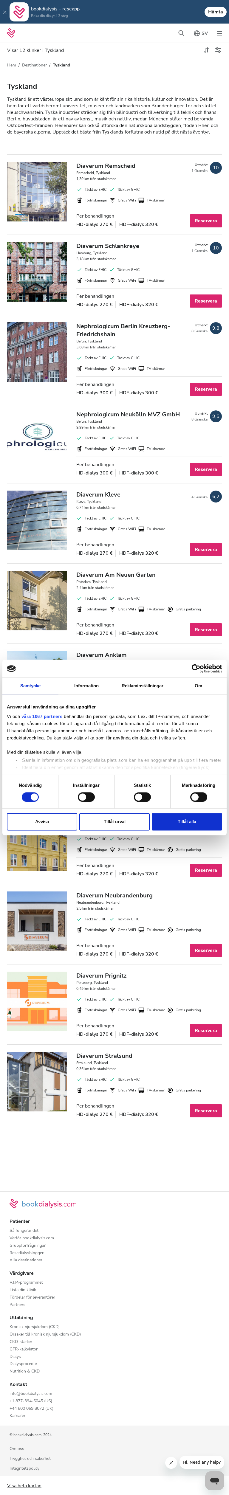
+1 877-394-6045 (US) (31, 1401)
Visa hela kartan (24, 1485)
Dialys (15, 1356)
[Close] (5, 12)
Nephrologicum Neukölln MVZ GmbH (128, 414)
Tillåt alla (187, 821)
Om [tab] (198, 685)
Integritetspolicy (24, 1468)
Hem (11, 65)
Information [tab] (86, 685)
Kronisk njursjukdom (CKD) (35, 1327)
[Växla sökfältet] (181, 33)
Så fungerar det (24, 1230)
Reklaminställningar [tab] (143, 685)
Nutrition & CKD (25, 1371)
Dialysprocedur (23, 1364)
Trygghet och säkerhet (30, 1458)
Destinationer (34, 65)
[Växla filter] (218, 50)
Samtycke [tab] (30, 685)
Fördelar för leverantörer (32, 1297)
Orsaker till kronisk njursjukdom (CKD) (45, 1334)
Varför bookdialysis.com (32, 1238)
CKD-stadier (21, 1341)
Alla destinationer (26, 1260)
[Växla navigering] (219, 33)
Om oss (17, 1448)
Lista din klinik (23, 1290)
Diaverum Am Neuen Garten (116, 575)
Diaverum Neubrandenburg (114, 895)
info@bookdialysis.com (31, 1393)
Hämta (215, 12)
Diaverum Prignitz (101, 976)
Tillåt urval (115, 821)
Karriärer (17, 1415)
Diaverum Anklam (101, 655)
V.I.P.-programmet (26, 1282)
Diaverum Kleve (98, 495)
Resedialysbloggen (27, 1253)
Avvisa (42, 821)
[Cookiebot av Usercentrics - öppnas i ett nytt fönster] (196, 668)
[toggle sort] (206, 50)
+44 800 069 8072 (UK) (31, 1408)
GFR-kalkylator (24, 1349)
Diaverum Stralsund (104, 1056)
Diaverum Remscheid (105, 166)
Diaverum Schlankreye (107, 246)
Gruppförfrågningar (28, 1245)
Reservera (206, 221)
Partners (17, 1305)
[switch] (86, 797)
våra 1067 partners (42, 716)
